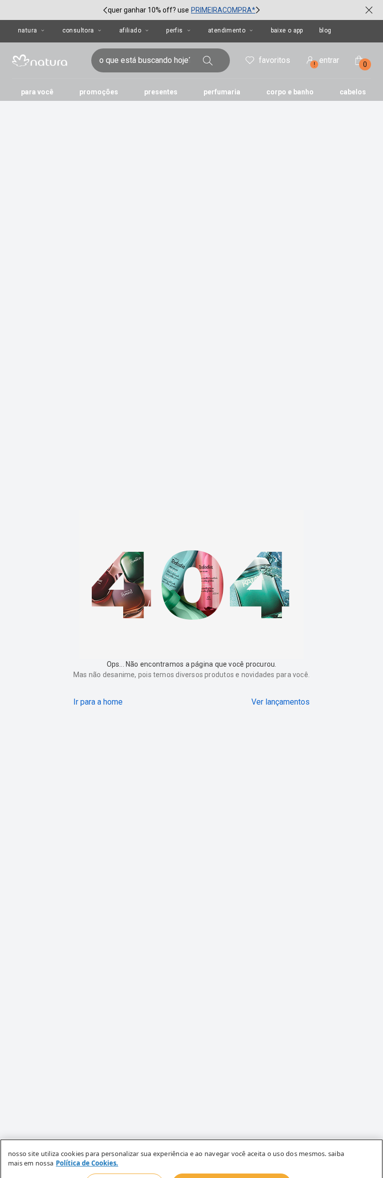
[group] (181, 10)
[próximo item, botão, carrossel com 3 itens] (257, 9)
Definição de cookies (124, 1159)
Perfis (174, 30)
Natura (27, 30)
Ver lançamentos (280, 702)
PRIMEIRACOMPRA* (223, 10)
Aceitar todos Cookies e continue (231, 1159)
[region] (191, 1146)
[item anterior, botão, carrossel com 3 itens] (105, 9)
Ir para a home (98, 702)
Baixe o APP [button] (287, 30)
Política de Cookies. (87, 1139)
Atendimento (226, 30)
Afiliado (130, 30)
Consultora (78, 30)
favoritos (274, 60)
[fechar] (369, 10)
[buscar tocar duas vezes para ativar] (208, 60)
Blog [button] (325, 30)
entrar (327, 61)
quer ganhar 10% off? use (148, 10)
